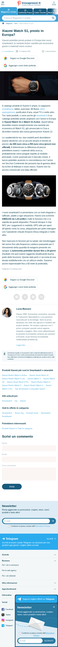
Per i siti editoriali (9, 576)
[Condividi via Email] (41, 297)
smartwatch (41, 115)
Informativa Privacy (42, 526)
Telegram (9, 626)
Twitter (8, 615)
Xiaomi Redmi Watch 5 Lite (13, 379)
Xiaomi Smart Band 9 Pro (17, 382)
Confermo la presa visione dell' (30, 526)
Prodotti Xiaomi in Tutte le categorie (17, 428)
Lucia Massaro (9, 51)
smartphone (7, 109)
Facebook (9, 609)
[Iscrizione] (53, 521)
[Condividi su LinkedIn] (33, 297)
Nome (4, 443)
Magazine (9, 23)
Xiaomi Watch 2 (34, 379)
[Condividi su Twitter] (25, 297)
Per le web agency (9, 570)
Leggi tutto (20, 345)
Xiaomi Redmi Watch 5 (11, 385)
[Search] (53, 18)
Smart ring (19, 413)
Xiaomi (23, 401)
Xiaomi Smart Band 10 (39, 375)
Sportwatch (45, 413)
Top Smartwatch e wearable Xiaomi (30, 389)
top (16, 401)
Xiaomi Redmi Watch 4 (33, 385)
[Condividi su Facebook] (17, 297)
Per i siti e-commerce (10, 565)
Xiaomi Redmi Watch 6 (40, 382)
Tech (15, 23)
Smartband (6, 416)
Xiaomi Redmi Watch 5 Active (14, 375)
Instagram (9, 620)
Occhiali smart (32, 413)
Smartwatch (7, 401)
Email (4, 454)
